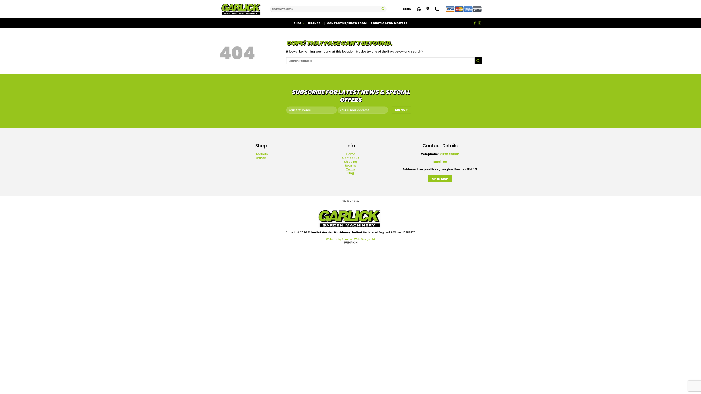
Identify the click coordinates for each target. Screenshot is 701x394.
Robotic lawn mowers (389, 23)
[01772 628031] (437, 9)
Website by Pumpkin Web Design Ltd (350, 239)
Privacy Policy (350, 200)
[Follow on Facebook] (474, 23)
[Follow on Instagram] (479, 23)
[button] (407, 9)
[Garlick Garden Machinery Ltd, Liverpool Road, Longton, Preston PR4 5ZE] (428, 9)
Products (261, 154)
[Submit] (383, 9)
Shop (298, 23)
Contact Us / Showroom (347, 23)
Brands (314, 23)
